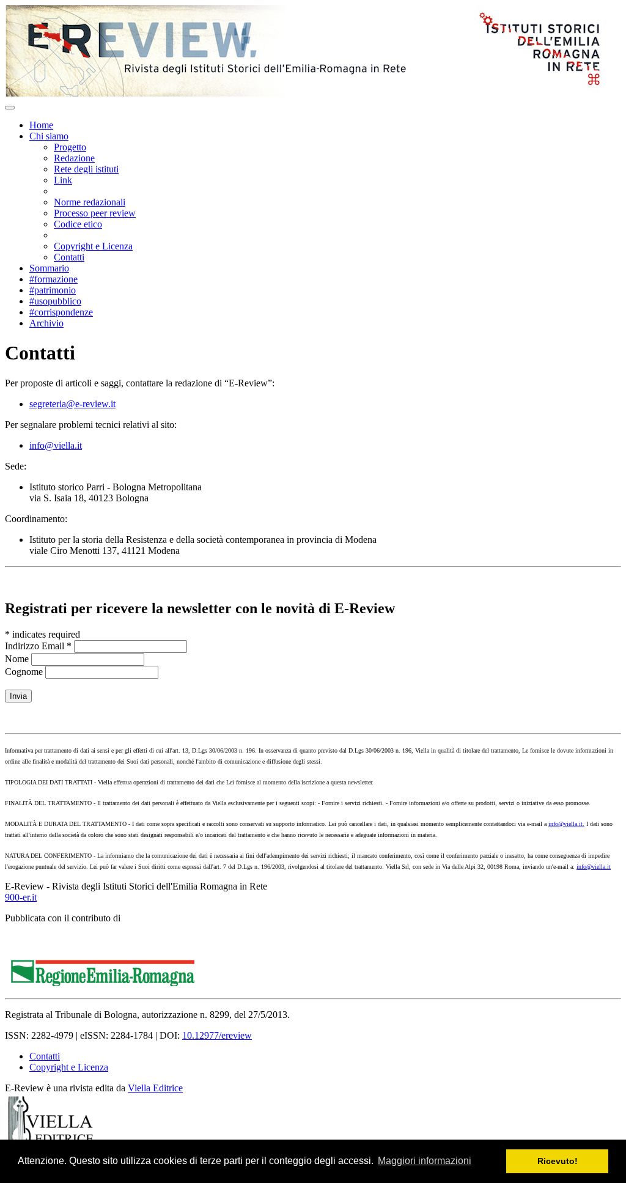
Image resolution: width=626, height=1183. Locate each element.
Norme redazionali (89, 202)
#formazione (53, 279)
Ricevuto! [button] (557, 1161)
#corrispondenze (61, 312)
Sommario (49, 268)
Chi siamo (48, 136)
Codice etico (78, 224)
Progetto (70, 147)
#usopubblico (55, 301)
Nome (18, 659)
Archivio (46, 323)
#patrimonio (52, 290)
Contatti (69, 257)
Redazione (74, 158)
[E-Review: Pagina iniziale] (304, 93)
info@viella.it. (566, 823)
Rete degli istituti (86, 169)
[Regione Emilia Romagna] (103, 983)
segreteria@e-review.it (72, 404)
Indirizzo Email (38, 646)
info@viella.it (55, 445)
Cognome (24, 671)
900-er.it (21, 897)
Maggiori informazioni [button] (424, 1160)
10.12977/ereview (217, 1035)
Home (41, 125)
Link (63, 180)
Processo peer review (95, 213)
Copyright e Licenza (93, 246)
